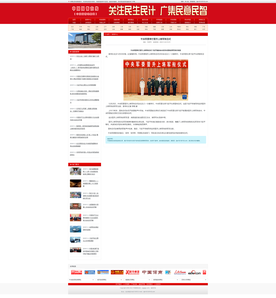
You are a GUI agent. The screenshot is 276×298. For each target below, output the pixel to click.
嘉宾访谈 (145, 20)
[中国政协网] (89, 272)
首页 (74, 20)
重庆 (88, 29)
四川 (97, 29)
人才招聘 (126, 284)
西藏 (121, 29)
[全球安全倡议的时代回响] (75, 229)
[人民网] (166, 272)
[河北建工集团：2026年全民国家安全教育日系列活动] (82, 45)
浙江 (138, 27)
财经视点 (131, 20)
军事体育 (202, 22)
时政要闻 (102, 20)
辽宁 (105, 27)
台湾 (203, 29)
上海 (121, 27)
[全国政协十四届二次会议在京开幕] (75, 206)
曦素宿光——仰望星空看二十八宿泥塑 (90, 183)
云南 (113, 29)
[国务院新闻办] (75, 272)
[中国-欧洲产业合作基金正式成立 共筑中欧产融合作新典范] (75, 250)
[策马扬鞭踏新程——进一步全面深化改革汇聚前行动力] (75, 171)
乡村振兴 (88, 22)
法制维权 (117, 22)
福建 (154, 27)
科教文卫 (202, 20)
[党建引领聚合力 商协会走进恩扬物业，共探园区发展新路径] (79, 45)
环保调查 (173, 20)
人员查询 (157, 284)
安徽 (146, 27)
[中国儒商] (138, 272)
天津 (80, 27)
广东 (203, 27)
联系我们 (150, 284)
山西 (97, 27)
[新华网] (154, 272)
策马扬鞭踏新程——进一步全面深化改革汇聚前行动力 (90, 171)
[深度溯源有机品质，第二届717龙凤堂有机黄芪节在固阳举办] (94, 45)
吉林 (113, 27)
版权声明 (142, 284)
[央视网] (180, 272)
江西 (162, 27)
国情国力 (188, 22)
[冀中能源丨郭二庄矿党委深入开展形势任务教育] (75, 45)
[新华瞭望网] (118, 272)
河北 (88, 27)
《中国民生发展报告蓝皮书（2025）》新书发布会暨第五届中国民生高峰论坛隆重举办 (84, 67)
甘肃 (138, 29)
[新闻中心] (73, 56)
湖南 (195, 27)
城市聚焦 (131, 22)
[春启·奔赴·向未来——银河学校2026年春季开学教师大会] (86, 45)
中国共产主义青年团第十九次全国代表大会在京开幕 (90, 217)
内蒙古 (179, 27)
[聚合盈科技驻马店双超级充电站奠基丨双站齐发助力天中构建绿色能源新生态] (90, 45)
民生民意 (188, 20)
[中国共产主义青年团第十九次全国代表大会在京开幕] (75, 218)
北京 (72, 27)
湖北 (187, 27)
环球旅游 (159, 20)
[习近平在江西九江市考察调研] (75, 240)
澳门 (195, 29)
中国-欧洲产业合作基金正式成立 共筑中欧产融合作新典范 (91, 251)
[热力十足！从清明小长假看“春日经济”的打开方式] (75, 195)
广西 (72, 29)
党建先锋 (117, 20)
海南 (80, 29)
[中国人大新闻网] (103, 272)
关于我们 (119, 284)
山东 (170, 27)
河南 (170, 29)
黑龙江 (179, 29)
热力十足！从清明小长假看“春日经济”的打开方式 (91, 195)
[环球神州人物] (194, 272)
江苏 (130, 27)
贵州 (105, 29)
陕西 (130, 29)
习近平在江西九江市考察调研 (86, 85)
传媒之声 (102, 22)
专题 (74, 22)
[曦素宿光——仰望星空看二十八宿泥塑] (75, 184)
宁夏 (154, 29)
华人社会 (145, 22)
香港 (187, 29)
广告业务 (134, 284)
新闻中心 (88, 20)
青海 (146, 29)
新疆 (162, 29)
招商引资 (159, 22)
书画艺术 (173, 22)
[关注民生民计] (155, 10)
